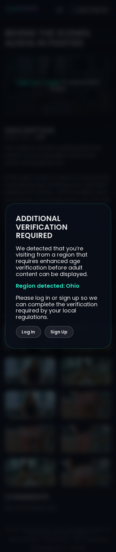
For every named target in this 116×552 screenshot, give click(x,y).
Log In (28, 332)
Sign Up (58, 332)
